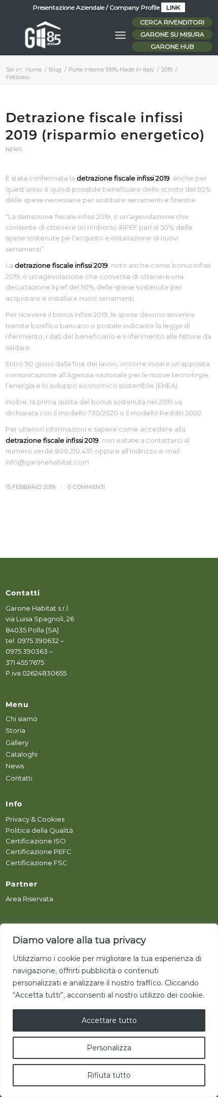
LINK (173, 7)
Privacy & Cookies (35, 819)
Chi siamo (22, 719)
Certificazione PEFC (38, 851)
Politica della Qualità (39, 830)
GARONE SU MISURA (172, 34)
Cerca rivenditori (172, 22)
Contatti (19, 778)
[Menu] (120, 35)
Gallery (17, 742)
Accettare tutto (109, 1020)
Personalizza (109, 1047)
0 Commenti (86, 487)
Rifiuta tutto (109, 1075)
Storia (15, 730)
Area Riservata (29, 899)
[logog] (88, 35)
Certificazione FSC (36, 863)
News (14, 149)
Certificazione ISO (36, 841)
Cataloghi (22, 754)
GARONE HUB (172, 46)
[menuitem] (120, 35)
